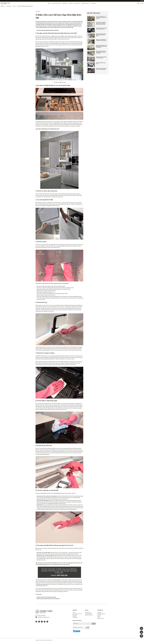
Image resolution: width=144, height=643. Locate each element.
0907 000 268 (41, 615)
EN (142, 3)
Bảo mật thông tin (100, 618)
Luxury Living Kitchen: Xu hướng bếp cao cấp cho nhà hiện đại (101, 17)
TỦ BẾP (49, 3)
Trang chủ (3, 6)
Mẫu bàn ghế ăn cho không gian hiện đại (46, 597)
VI (140, 3)
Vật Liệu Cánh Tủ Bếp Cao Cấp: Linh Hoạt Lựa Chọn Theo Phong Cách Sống (101, 23)
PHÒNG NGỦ (64, 3)
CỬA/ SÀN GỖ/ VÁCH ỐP (56, 3)
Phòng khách (75, 617)
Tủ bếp (74, 612)
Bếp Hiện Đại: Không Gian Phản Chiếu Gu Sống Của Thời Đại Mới (101, 52)
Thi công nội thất (88, 613)
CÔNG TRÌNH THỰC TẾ (85, 3)
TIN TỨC (14, 6)
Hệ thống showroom (101, 613)
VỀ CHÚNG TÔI (93, 3)
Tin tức (98, 617)
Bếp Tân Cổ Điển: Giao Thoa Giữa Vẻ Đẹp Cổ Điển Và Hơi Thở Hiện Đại (101, 46)
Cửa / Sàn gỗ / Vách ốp (77, 613)
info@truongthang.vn (44, 617)
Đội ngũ (98, 616)
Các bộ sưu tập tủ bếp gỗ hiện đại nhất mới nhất (48, 598)
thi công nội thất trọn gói (43, 584)
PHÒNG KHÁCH (77, 3)
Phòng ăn (74, 616)
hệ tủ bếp (58, 493)
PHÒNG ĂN (71, 3)
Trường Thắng (42, 564)
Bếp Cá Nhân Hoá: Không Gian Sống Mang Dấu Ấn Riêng (101, 35)
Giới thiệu (99, 612)
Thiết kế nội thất (88, 612)
